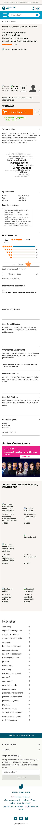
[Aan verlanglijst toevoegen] (37, 112)
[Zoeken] (37, 15)
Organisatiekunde (10, 21)
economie (6, 642)
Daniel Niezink (7, 27)
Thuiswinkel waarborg (21, 797)
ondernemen (7, 681)
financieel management (12, 646)
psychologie (7, 705)
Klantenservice (9, 744)
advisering (6, 627)
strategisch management (12, 712)
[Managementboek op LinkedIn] (15, 818)
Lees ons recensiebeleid (10, 279)
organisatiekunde (9, 685)
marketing (6, 669)
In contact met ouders (29, 518)
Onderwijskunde (30, 557)
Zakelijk (5, 749)
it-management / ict (10, 658)
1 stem (15, 44)
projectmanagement (10, 701)
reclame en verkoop (10, 708)
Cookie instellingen (24, 803)
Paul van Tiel (32, 27)
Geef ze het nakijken (6, 598)
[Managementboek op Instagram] (26, 818)
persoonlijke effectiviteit (12, 697)
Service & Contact (31, 806)
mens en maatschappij (11, 673)
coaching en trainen (10, 634)
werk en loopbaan (9, 720)
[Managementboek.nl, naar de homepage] (9, 9)
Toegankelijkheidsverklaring (13, 806)
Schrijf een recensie (13, 274)
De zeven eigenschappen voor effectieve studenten (8, 559)
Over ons (21, 809)
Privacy (33, 800)
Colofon (26, 800)
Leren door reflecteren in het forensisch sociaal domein (9, 518)
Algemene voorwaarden (12, 800)
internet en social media (12, 654)
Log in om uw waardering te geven (14, 269)
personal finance (9, 689)
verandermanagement (11, 716)
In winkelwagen (16, 112)
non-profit (6, 677)
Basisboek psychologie (29, 598)
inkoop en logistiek (10, 650)
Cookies (12, 803)
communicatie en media (12, 638)
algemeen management (12, 630)
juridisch (5, 662)
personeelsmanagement (12, 693)
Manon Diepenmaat (20, 27)
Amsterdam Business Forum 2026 (20, 453)
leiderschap (7, 666)
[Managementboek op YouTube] (21, 818)
